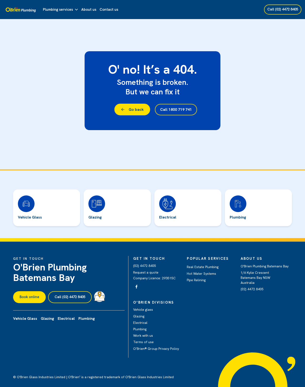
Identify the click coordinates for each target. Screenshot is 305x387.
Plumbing (140, 329)
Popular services (208, 258)
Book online (29, 297)
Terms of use (143, 342)
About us (88, 9)
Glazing (138, 316)
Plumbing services (58, 9)
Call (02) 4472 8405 (70, 297)
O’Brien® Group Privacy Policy (156, 348)
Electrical (140, 323)
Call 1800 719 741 (176, 109)
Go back (136, 109)
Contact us (109, 9)
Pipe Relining (196, 280)
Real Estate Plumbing (203, 267)
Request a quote (145, 272)
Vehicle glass (143, 309)
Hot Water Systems (201, 273)
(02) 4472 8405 (144, 266)
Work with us (143, 335)
